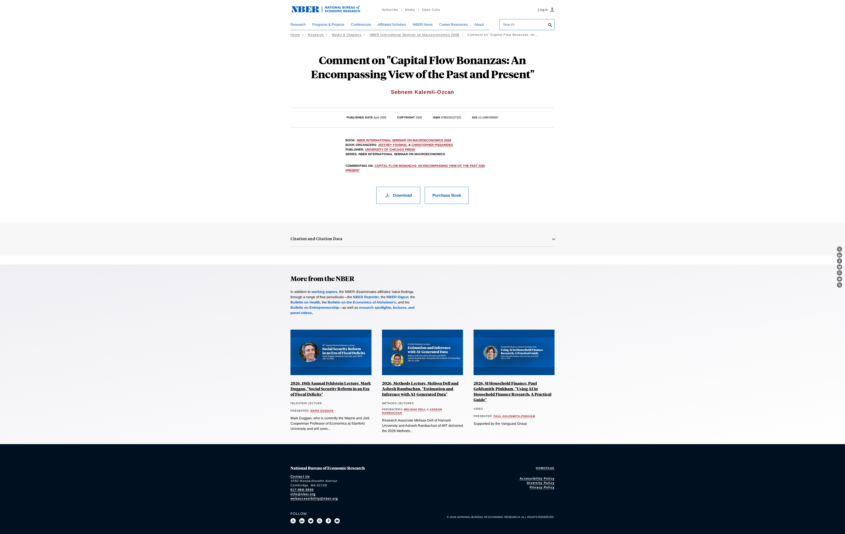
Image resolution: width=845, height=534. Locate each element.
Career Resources (453, 24)
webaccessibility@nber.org (314, 498)
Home (295, 34)
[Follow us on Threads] (319, 520)
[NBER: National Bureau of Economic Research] (329, 11)
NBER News (423, 24)
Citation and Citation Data (316, 238)
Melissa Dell (415, 409)
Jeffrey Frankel (393, 145)
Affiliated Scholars (392, 24)
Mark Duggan (322, 410)
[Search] (550, 25)
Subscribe (390, 9)
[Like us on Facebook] (328, 520)
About (479, 24)
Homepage (545, 468)
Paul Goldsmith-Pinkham (514, 416)
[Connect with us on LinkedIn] (302, 520)
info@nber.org (303, 494)
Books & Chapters (347, 34)
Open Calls (431, 9)
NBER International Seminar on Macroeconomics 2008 (414, 34)
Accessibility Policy (537, 478)
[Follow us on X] (293, 520)
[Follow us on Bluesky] (310, 520)
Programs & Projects (328, 24)
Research (298, 24)
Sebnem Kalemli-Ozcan (422, 92)
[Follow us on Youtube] (337, 520)
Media (410, 9)
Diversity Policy (541, 483)
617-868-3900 (302, 489)
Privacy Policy (542, 487)
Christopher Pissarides (432, 145)
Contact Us (300, 476)
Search (508, 24)
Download (402, 195)
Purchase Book (446, 195)
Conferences (361, 24)
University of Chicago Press (390, 149)
